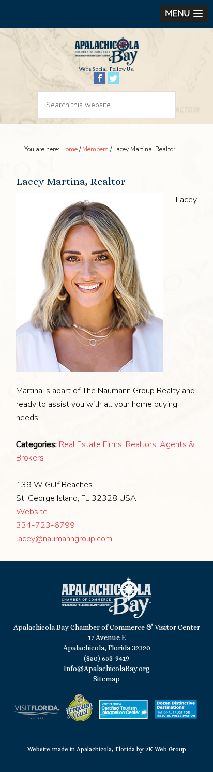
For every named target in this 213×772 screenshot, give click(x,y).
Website (32, 511)
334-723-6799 (45, 525)
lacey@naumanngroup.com (64, 538)
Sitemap (106, 679)
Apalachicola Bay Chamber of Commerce (106, 50)
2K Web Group (165, 749)
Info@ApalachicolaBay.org (107, 668)
